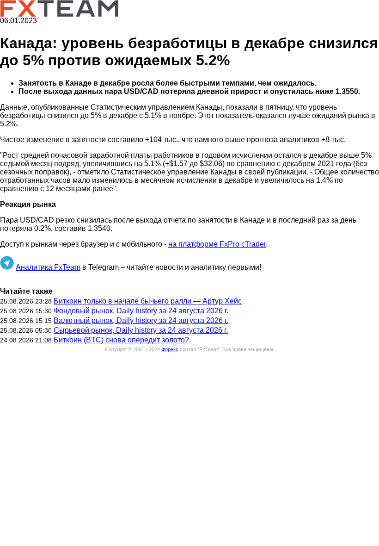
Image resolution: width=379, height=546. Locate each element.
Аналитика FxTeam (48, 267)
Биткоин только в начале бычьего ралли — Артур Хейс (148, 301)
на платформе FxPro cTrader (217, 244)
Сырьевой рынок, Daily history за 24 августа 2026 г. (141, 330)
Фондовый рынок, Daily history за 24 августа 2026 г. (141, 311)
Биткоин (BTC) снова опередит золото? (121, 340)
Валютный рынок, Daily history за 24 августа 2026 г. (141, 320)
